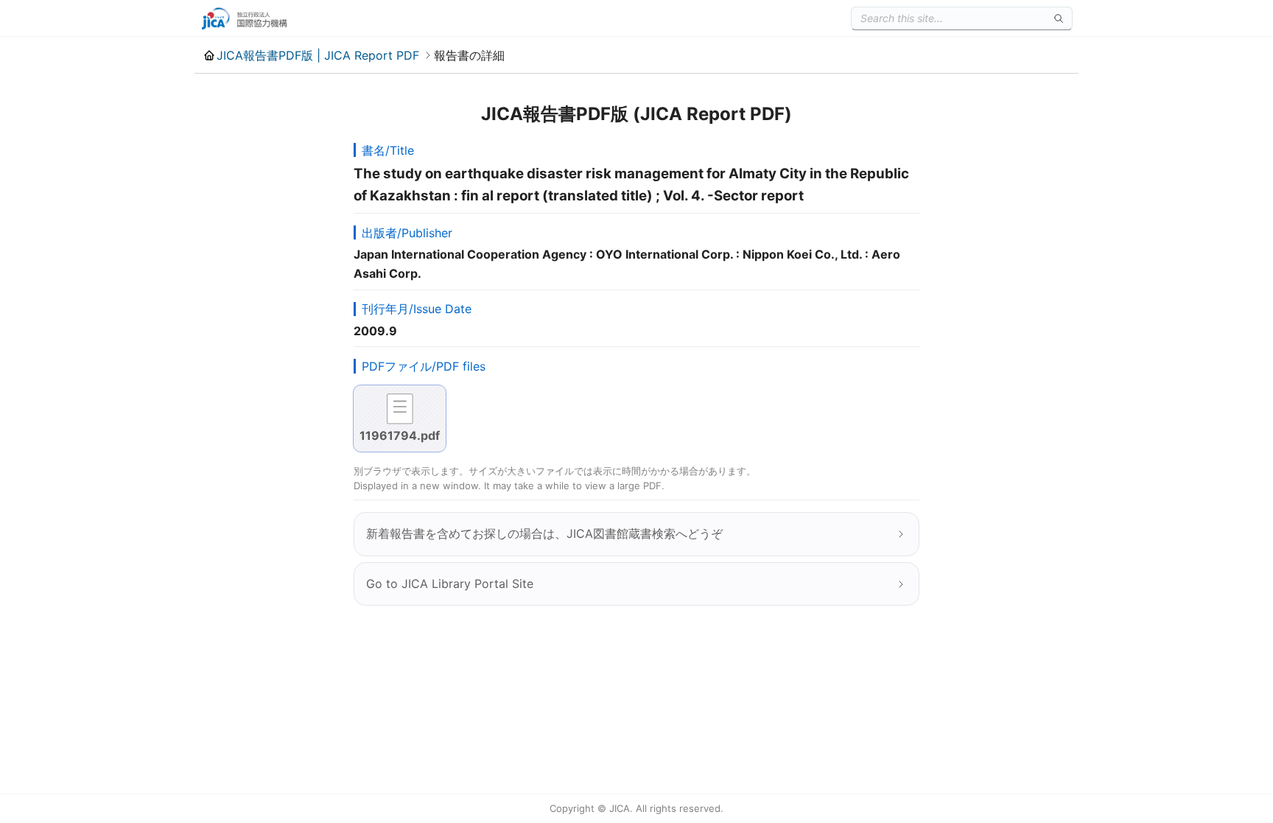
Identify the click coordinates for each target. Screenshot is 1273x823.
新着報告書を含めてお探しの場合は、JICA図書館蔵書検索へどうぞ (544, 533)
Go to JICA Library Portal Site (449, 583)
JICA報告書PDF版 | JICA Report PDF (318, 55)
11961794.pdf (400, 435)
